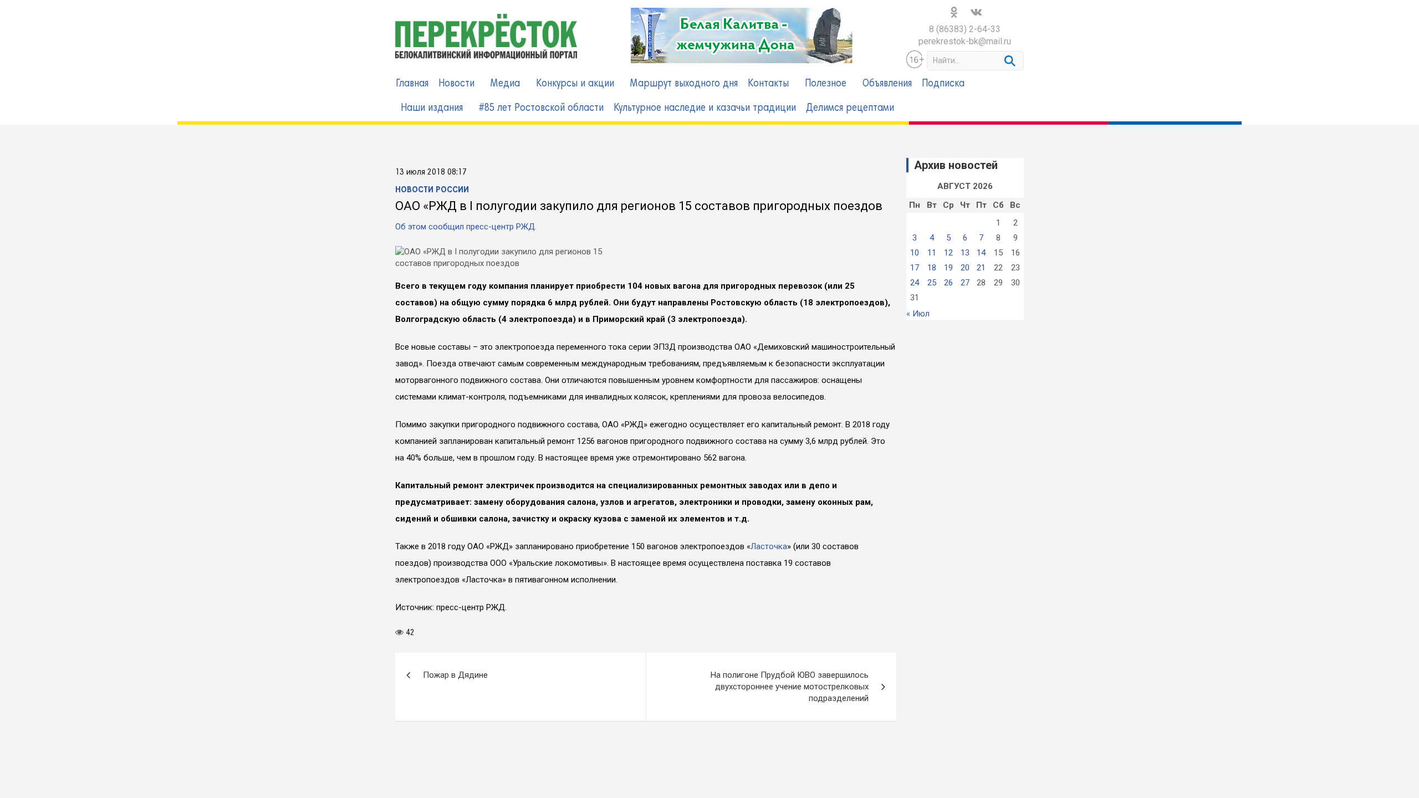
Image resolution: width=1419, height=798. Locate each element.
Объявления (887, 84)
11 (931, 253)
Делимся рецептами (850, 108)
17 (914, 268)
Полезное (825, 84)
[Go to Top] (1391, 704)
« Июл (918, 314)
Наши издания (432, 108)
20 (965, 268)
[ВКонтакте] (402, 651)
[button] (14, 69)
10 (914, 253)
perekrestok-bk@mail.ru (964, 41)
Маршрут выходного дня (684, 84)
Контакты (768, 84)
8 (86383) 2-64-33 (965, 29)
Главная (412, 84)
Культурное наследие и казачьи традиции (705, 108)
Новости (456, 84)
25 (931, 283)
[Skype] (464, 651)
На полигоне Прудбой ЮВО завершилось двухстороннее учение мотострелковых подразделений (790, 700)
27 (965, 283)
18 (931, 268)
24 (914, 283)
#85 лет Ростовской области (541, 108)
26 (948, 283)
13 (965, 253)
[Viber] (433, 651)
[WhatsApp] (448, 651)
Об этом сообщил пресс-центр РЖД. (466, 227)
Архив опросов (935, 461)
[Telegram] (479, 651)
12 (948, 253)
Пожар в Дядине (455, 688)
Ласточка (769, 546)
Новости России (432, 190)
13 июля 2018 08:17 (431, 172)
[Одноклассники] (417, 651)
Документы (423, 784)
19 (948, 268)
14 (981, 253)
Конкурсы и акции (575, 84)
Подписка (943, 84)
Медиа (505, 84)
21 (981, 268)
